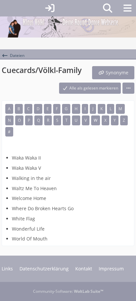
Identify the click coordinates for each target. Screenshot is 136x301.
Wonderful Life (28, 229)
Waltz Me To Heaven (34, 188)
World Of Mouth (30, 239)
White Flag (23, 218)
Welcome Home (29, 198)
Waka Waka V (26, 168)
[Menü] (127, 8)
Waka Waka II (26, 158)
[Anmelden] (50, 8)
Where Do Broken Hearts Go (43, 208)
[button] (128, 88)
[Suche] (107, 8)
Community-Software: (68, 291)
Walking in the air (31, 178)
